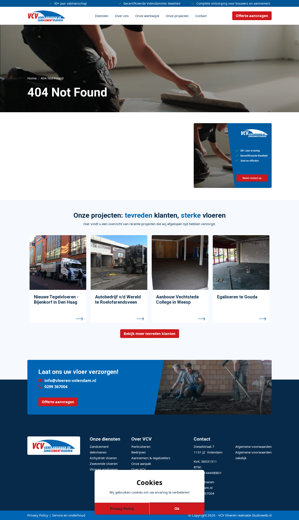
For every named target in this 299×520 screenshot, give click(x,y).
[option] (58, 279)
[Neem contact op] (233, 186)
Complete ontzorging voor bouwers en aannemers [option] (233, 3)
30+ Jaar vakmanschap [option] (70, 3)
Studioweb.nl (262, 515)
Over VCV (138, 469)
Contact (201, 16)
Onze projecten (177, 16)
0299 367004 (55, 386)
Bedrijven (138, 452)
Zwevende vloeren (104, 463)
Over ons (122, 16)
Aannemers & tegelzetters (150, 458)
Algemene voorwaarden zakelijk (253, 455)
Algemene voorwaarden (253, 446)
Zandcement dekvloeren (99, 449)
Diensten (101, 16)
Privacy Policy (37, 515)
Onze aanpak (141, 463)
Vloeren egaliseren (104, 469)
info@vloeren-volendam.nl (70, 380)
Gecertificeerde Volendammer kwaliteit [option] (151, 3)
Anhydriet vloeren (103, 458)
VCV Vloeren (227, 515)
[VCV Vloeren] (46, 16)
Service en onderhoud (68, 515)
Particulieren (140, 446)
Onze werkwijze (147, 16)
